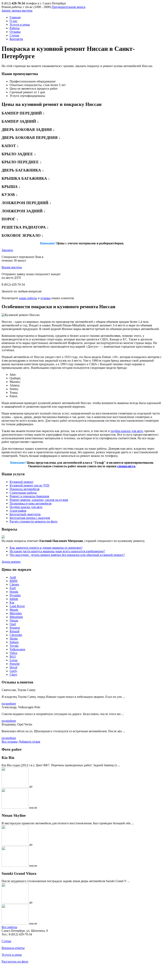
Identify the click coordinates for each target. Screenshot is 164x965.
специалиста (126, 466)
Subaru (14, 642)
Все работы (9, 927)
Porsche (15, 663)
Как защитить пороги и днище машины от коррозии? (46, 547)
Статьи (14, 35)
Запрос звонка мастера (17, 10)
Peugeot (15, 627)
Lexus (13, 660)
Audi (13, 577)
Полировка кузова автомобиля (30, 503)
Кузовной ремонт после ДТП (29, 485)
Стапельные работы (23, 492)
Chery (13, 674)
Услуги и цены (20, 24)
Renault (14, 631)
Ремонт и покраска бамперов (29, 496)
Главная (15, 17)
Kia (12, 602)
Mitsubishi (16, 617)
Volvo (13, 653)
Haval (13, 667)
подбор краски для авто (127, 431)
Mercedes (16, 613)
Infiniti (14, 599)
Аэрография (18, 510)
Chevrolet (16, 635)
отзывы (45, 298)
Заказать (7, 250)
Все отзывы (10, 741)
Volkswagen (17, 649)
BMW (14, 581)
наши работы (28, 298)
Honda (14, 591)
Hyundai (15, 595)
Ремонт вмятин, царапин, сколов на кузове (39, 500)
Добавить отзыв (29, 741)
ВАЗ (13, 656)
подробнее (9, 703)
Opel (13, 624)
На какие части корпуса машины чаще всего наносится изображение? (57, 551)
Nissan (14, 620)
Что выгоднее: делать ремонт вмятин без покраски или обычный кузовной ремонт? (67, 555)
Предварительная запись (68, 7)
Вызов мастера (12, 267)
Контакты (16, 39)
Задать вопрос (11, 561)
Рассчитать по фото (15, 961)
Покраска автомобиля (24, 489)
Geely (13, 671)
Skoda (14, 638)
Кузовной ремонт (21, 482)
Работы (15, 28)
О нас (13, 21)
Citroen (14, 584)
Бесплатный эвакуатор (25, 514)
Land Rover (17, 606)
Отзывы (15, 31)
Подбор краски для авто (26, 507)
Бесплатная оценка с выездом (30, 518)
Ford (13, 588)
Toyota (14, 645)
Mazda (14, 609)
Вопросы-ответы (13, 948)
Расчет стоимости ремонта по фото (33, 521)
